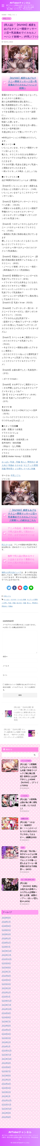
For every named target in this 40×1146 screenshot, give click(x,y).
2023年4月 (6, 1084)
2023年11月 (6, 1055)
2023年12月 (7, 1050)
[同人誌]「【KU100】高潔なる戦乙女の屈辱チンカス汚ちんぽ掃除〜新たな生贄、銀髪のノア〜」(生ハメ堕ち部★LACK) (29, 892)
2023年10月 (7, 1059)
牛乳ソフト (16, 475)
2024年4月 (6, 1034)
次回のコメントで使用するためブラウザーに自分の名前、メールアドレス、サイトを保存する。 (19, 687)
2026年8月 (6, 917)
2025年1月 (6, 996)
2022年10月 (7, 1109)
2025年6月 (6, 976)
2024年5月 (6, 1030)
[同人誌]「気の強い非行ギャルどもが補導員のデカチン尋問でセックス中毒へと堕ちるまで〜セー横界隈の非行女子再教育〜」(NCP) (28, 860)
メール (6, 666)
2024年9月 (6, 1013)
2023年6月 (6, 1075)
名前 (5, 656)
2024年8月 (6, 1017)
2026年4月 (6, 934)
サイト (5, 675)
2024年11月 (6, 1005)
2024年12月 (7, 1001)
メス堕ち (4, 603)
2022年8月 (6, 1117)
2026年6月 (6, 926)
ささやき (13, 599)
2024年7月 (6, 1021)
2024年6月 (6, 1025)
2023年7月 (6, 1071)
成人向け (19, 603)
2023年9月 (6, 1063)
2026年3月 (6, 938)
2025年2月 (6, 992)
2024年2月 (6, 1042)
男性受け (35, 603)
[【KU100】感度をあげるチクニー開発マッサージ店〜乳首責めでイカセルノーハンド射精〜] (20, 503)
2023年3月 (6, 1088)
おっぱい (7, 599)
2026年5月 (6, 930)
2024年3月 (6, 1038)
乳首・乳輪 (12, 603)
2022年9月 (6, 1113)
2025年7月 (6, 971)
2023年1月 (6, 1096)
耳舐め (10, 606)
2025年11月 (6, 955)
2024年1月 (6, 1046)
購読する (8, 749)
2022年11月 (6, 1104)
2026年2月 (6, 942)
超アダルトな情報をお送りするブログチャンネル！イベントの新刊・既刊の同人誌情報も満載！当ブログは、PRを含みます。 (20, 1137)
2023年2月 (6, 1092)
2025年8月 (6, 967)
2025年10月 (7, 959)
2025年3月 (6, 988)
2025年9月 (6, 963)
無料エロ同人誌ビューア (11, 572)
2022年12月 (7, 1100)
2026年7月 (6, 922)
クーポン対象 (21, 599)
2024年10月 (7, 1009)
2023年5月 (6, 1079)
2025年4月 (6, 984)
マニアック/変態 (32, 599)
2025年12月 (7, 951)
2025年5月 (6, 980)
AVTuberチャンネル (20, 2)
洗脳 (24, 603)
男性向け (4, 606)
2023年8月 (6, 1067)
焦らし (29, 603)
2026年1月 (6, 947)
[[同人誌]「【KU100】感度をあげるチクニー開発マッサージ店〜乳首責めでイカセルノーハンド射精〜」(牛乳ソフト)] (25, 588)
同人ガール (6, 544)
